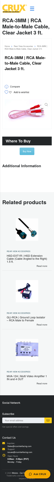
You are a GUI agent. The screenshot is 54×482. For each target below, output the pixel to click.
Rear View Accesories (23, 46)
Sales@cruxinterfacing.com (20, 446)
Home (7, 46)
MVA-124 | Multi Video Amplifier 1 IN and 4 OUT (27, 377)
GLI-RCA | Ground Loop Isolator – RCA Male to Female (26, 318)
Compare (15, 86)
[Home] (14, 8)
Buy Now (27, 151)
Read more (42, 265)
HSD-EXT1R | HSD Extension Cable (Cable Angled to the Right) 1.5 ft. (27, 258)
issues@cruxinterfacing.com (20, 452)
